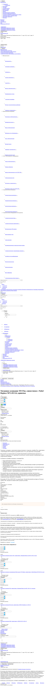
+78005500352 (3, 26)
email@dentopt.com (4, 33)
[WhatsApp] (1, 404)
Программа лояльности (7, 16)
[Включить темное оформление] (2, 46)
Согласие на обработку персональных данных (12, 14)
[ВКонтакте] (5, 404)
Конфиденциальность (4, 665)
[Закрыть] (1, 308)
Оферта (4, 11)
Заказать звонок (4, 31)
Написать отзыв (4, 513)
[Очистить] (21, 280)
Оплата (4, 447)
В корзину (2, 407)
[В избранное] (3, 400)
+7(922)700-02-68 (19, 519)
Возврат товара (6, 9)
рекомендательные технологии (24, 669)
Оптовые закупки (5, 413)
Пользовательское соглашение (9, 12)
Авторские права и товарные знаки (10, 15)
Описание (5, 442)
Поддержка (5, 6)
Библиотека (5, 445)
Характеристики (6, 443)
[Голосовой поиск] (1, 281)
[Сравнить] (3, 401)
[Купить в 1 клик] (2, 551)
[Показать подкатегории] (11, 61)
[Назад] (6, 312)
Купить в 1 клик (4, 409)
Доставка (5, 7)
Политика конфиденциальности (9, 13)
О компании (5, 4)
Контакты (5, 17)
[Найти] (5, 281)
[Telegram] (3, 404)
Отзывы (4, 446)
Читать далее (35, 674)
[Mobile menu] (1, 304)
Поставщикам (5, 10)
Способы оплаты (6, 8)
